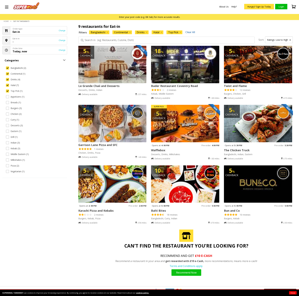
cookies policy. (142, 293)
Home (6, 21)
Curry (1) (15, 119)
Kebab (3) (15, 148)
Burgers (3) (16, 108)
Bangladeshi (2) (18, 67)
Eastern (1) (16, 131)
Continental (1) (18, 73)
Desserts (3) (17, 125)
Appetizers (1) (17, 96)
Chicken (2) (16, 113)
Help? (234, 6)
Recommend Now (186, 272)
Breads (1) (16, 102)
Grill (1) (14, 136)
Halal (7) (15, 85)
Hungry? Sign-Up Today (259, 6)
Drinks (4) (15, 79)
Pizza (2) (15, 165)
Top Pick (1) (17, 90)
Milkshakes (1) (18, 159)
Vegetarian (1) (18, 171)
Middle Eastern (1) (20, 154)
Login (281, 6)
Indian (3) (15, 142)
